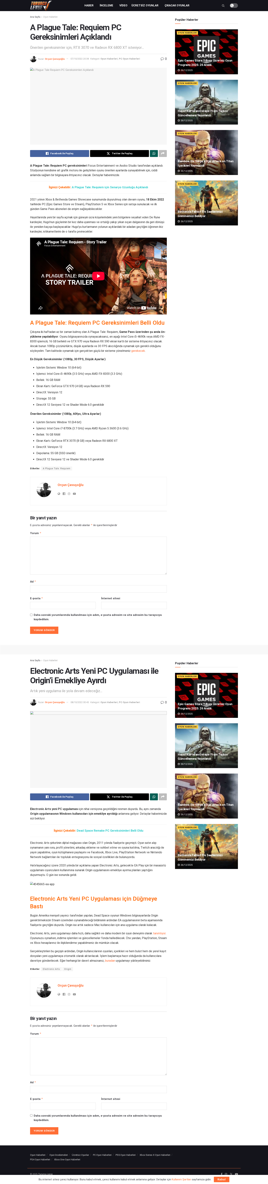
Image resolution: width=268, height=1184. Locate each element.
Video (123, 5)
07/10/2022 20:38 (80, 58)
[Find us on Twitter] (231, 1174)
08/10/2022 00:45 (80, 702)
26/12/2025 (186, 70)
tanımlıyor (159, 933)
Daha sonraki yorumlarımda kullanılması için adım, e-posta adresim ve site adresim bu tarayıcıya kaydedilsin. (98, 617)
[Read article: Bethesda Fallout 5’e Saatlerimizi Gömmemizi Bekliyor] (206, 202)
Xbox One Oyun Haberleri (67, 1159)
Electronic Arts (51, 969)
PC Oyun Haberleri (129, 58)
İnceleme (106, 5)
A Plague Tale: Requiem (56, 468)
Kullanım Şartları (181, 1179)
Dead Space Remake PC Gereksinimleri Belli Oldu (110, 830)
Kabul (221, 1179)
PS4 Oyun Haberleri (40, 1159)
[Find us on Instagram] (226, 1174)
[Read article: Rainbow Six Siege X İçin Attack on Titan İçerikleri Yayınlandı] (206, 152)
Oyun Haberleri (50, 17)
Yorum (35, 533)
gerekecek (138, 351)
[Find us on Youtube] (236, 1174)
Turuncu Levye (45, 1174)
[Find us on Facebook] (221, 1174)
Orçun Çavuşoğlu (55, 58)
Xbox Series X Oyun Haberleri (155, 1155)
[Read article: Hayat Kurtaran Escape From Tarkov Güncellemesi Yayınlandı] (206, 102)
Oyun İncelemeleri (58, 1155)
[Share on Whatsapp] (154, 153)
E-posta (36, 598)
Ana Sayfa (35, 17)
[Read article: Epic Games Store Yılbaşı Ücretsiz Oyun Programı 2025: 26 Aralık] (206, 51)
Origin (67, 969)
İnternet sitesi (110, 598)
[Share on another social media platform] (163, 153)
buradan (110, 960)
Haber (89, 5)
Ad (33, 581)
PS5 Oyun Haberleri (126, 1155)
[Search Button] (223, 5)
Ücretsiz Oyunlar (144, 5)
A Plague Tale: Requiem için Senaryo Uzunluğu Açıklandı (110, 187)
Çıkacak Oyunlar (177, 5)
